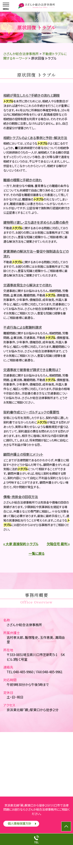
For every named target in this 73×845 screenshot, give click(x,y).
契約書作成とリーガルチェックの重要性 (31, 412)
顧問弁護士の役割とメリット (23, 454)
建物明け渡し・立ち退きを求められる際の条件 (36, 222)
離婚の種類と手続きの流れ (22, 179)
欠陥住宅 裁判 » (58, 543)
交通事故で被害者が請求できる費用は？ (32, 369)
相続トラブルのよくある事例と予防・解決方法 (35, 137)
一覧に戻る (37, 553)
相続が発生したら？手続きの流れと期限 (31, 95)
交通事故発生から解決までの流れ (27, 285)
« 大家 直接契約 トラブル (21, 543)
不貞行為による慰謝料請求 (22, 327)
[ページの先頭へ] (66, 826)
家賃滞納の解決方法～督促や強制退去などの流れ (36, 254)
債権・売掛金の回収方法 (20, 496)
